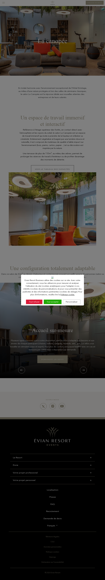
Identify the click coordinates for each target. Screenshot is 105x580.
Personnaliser (72, 302)
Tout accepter (53, 302)
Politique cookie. (67, 294)
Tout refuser (34, 302)
